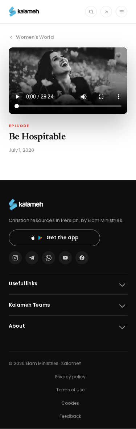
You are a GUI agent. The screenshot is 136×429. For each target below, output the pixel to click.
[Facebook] (81, 257)
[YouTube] (65, 257)
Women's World (35, 37)
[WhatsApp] (48, 257)
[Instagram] (15, 257)
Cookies (70, 403)
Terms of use (70, 390)
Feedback (70, 416)
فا (106, 11)
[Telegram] (31, 257)
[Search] (91, 11)
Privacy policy (70, 377)
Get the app (62, 237)
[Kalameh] (24, 12)
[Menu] (121, 11)
